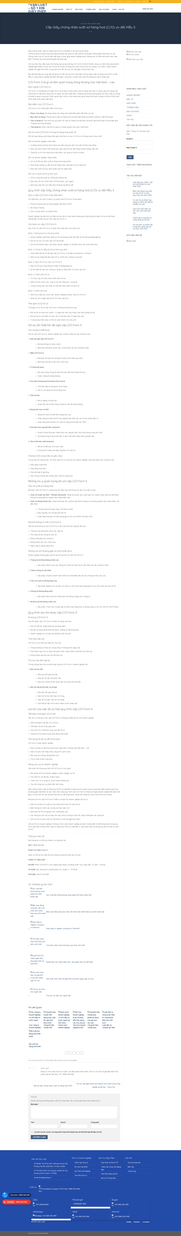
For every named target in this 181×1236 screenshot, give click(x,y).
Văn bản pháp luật (134, 1162)
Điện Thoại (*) (132, 148)
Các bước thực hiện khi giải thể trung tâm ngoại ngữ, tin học (70, 979)
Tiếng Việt (145, 1)
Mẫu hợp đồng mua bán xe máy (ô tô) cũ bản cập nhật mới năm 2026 (142, 193)
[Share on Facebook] (66, 1053)
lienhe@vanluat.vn (41, 850)
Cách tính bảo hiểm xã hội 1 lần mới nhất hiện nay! (142, 211)
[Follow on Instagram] (89, 1222)
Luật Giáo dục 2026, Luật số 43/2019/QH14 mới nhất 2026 (143, 184)
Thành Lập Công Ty (81, 1162)
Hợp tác (120, 1)
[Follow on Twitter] (92, 1222)
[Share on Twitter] (70, 1053)
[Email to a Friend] (74, 1053)
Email (63, 1122)
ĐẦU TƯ (69, 9)
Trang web (95, 1122)
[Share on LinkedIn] (81, 1053)
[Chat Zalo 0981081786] (5, 1195)
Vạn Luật (44, 1233)
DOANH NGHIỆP (57, 9)
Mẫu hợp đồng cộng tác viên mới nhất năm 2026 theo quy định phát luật (75, 912)
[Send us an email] (31, 1)
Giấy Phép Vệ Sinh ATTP (109, 1162)
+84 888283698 (42, 1204)
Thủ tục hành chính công (90, 23)
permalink (73, 1060)
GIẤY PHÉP (79, 9)
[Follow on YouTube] (33, 1)
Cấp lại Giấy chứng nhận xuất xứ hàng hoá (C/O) (52, 1086)
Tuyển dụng (129, 1)
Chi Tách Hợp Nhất (80, 1167)
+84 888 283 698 (121, 1204)
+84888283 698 (79, 1204)
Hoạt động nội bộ (98, 1)
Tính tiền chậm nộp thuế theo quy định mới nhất (65, 945)
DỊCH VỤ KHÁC (104, 9)
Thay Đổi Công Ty (80, 1175)
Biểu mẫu (131, 1167)
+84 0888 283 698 (122, 1216)
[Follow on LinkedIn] (94, 1222)
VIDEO (114, 9)
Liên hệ (137, 1)
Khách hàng (110, 1)
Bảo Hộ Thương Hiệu (108, 1178)
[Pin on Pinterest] (78, 1053)
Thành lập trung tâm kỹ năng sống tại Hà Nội (142, 219)
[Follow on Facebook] (29, 1)
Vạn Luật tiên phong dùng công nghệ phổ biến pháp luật (68, 895)
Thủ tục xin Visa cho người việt (58, 996)
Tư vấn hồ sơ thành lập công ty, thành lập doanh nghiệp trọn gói (143, 202)
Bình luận (35, 1104)
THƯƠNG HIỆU (91, 9)
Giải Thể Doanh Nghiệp (82, 1171)
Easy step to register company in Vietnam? (63, 928)
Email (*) (130, 139)
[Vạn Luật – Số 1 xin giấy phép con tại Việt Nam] (38, 7)
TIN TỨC (121, 9)
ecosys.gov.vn (95, 237)
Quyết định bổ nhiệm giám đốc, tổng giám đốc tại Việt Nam (69, 962)
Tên (33, 1122)
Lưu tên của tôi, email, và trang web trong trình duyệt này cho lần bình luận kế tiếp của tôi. (68, 1132)
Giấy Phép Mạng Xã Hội (109, 1174)
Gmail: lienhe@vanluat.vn (42, 1177)
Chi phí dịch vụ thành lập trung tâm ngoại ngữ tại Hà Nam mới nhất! (143, 227)
